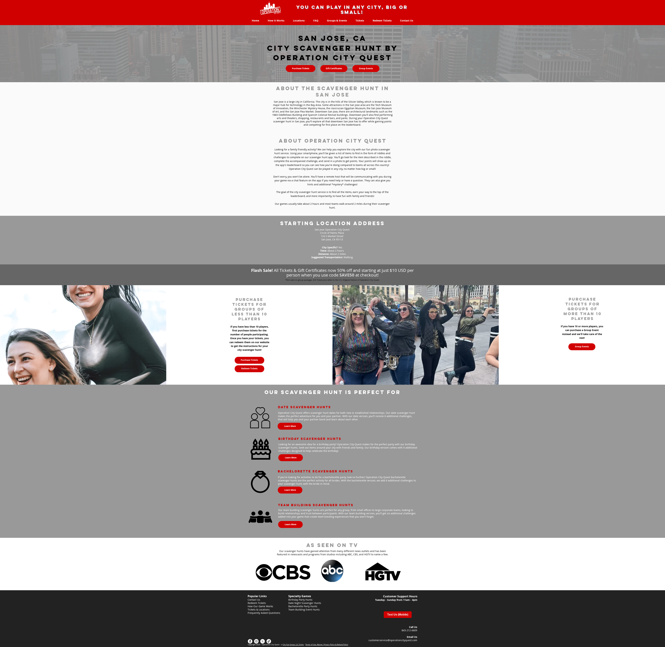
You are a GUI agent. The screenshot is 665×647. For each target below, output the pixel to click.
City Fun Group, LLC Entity (293, 645)
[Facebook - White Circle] (250, 641)
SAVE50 (346, 275)
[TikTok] (269, 641)
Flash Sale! (262, 270)
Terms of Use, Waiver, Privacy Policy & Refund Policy (326, 645)
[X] (262, 641)
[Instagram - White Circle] (256, 641)
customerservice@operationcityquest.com (393, 640)
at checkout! (366, 275)
